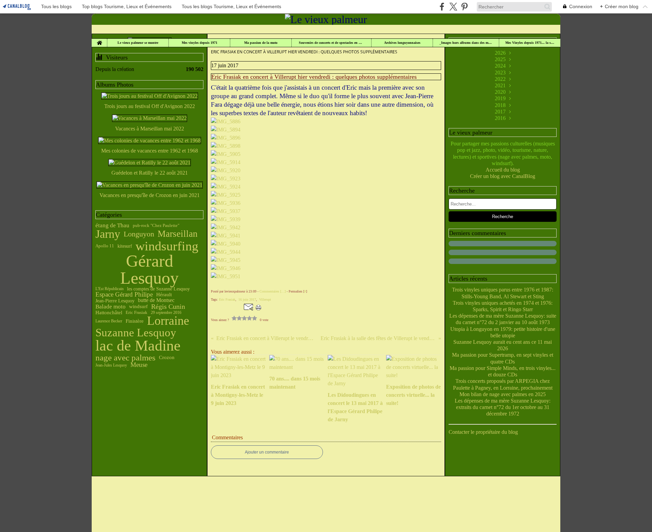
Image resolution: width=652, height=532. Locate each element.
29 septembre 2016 (166, 313)
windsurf (138, 306)
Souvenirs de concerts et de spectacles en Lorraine (331, 43)
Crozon (167, 357)
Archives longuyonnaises (402, 43)
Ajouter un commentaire (267, 452)
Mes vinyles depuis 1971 (199, 43)
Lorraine (168, 321)
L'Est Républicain (109, 289)
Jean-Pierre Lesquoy (114, 300)
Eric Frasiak (136, 313)
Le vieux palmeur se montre (137, 43)
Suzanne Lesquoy (135, 332)
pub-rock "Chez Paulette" (156, 225)
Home (99, 40)
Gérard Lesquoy (149, 269)
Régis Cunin (168, 306)
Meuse (138, 365)
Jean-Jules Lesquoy (111, 365)
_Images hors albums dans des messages (466, 43)
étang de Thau (112, 225)
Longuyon (139, 234)
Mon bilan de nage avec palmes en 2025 (502, 394)
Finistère (135, 321)
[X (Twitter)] (453, 7)
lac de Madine (138, 345)
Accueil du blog (503, 170)
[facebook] (442, 7)
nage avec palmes (125, 357)
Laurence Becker (108, 321)
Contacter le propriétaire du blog (483, 432)
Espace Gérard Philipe (124, 294)
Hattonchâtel (108, 312)
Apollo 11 (104, 246)
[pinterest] (464, 7)
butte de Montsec (156, 300)
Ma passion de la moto (260, 43)
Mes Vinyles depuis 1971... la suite (529, 43)
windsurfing (166, 246)
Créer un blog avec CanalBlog (502, 176)
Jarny (107, 234)
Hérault (164, 294)
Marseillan (178, 233)
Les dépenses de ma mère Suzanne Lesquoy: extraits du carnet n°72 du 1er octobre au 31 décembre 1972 (502, 407)
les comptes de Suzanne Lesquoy (158, 288)
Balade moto (110, 306)
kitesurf (124, 246)
